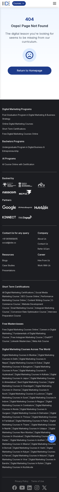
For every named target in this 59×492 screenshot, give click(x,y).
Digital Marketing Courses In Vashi (29, 448)
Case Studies (8, 265)
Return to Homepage (29, 70)
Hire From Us (44, 260)
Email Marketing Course (22, 308)
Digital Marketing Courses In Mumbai (19, 355)
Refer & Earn (44, 249)
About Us (42, 239)
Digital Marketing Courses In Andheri (27, 440)
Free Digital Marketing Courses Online (20, 134)
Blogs (5, 260)
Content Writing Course (39, 300)
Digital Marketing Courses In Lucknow (27, 393)
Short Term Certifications (14, 129)
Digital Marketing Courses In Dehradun (30, 413)
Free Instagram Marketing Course (27, 337)
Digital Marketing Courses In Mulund (30, 455)
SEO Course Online (30, 296)
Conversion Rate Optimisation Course (28, 312)
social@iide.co (9, 242)
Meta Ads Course (41, 341)
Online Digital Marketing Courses (17, 124)
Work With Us (44, 265)
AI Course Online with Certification (18, 164)
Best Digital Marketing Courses (32, 382)
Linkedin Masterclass (21, 341)
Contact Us (43, 244)
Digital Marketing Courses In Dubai (26, 363)
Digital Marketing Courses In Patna (32, 421)
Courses (17, 3)
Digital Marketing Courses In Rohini (27, 463)
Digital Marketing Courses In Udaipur (30, 428)
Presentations (8, 270)
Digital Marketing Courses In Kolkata (32, 374)
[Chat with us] (52, 438)
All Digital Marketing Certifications (18, 292)
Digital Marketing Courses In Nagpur (27, 401)
